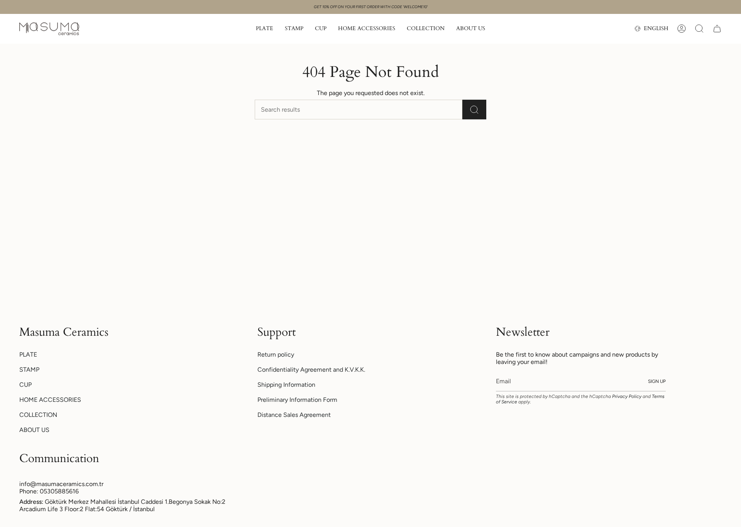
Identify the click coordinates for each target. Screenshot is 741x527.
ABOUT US (34, 430)
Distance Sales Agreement (294, 414)
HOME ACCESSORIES (50, 399)
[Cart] (717, 28)
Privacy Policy (626, 396)
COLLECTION (38, 414)
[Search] (474, 109)
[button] (264, 29)
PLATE (28, 354)
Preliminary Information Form (297, 399)
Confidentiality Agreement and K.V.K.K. (311, 369)
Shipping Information (286, 384)
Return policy (275, 354)
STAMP (29, 369)
